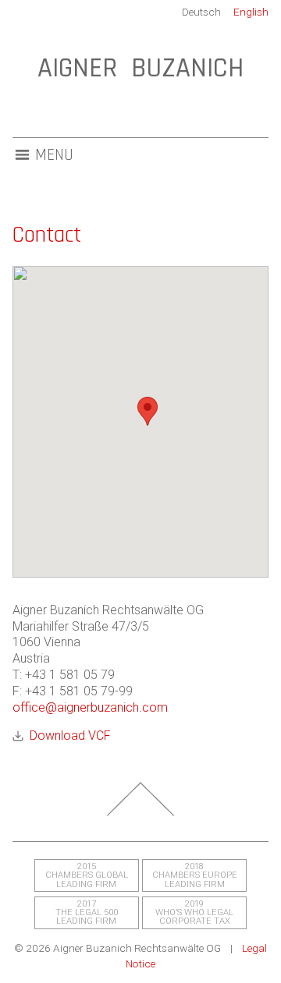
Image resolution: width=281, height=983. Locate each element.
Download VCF (70, 735)
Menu (54, 155)
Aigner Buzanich (140, 68)
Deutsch (201, 11)
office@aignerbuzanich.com (90, 707)
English (251, 11)
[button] (147, 411)
